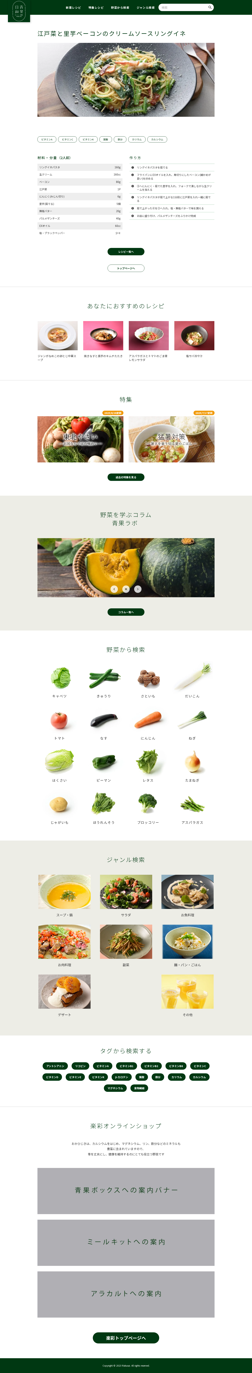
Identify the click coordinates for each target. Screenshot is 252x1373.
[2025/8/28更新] (80, 439)
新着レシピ (73, 7)
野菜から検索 (120, 7)
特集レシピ (96, 7)
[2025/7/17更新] (172, 439)
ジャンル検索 (146, 7)
